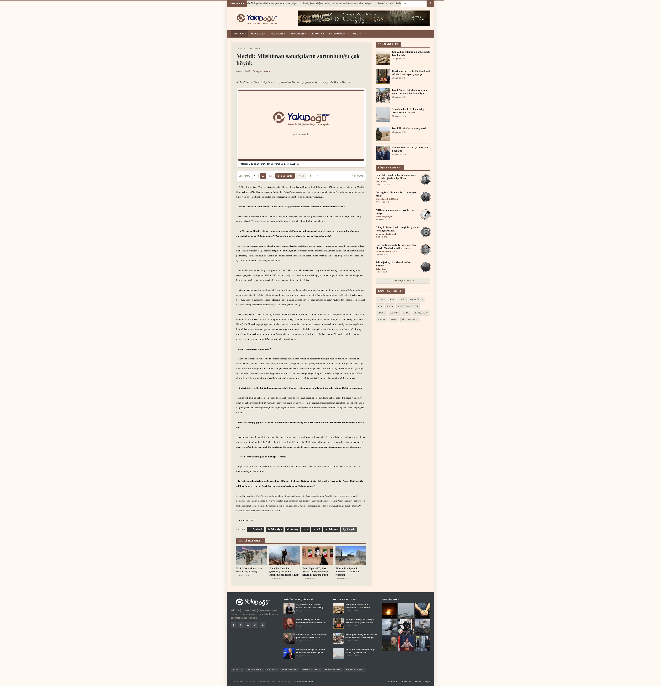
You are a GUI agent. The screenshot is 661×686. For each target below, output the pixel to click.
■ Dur (301, 175)
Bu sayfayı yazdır (261, 71)
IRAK (392, 299)
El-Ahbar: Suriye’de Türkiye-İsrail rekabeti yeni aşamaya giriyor (254, 3)
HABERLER (277, 33)
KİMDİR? (381, 313)
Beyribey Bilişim (305, 681)
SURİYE (405, 313)
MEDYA (357, 33)
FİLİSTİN (381, 299)
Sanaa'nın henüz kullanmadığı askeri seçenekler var (397, 3)
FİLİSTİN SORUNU (410, 319)
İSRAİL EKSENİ (332, 669)
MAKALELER (258, 33)
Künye (418, 681)
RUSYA (390, 306)
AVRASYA (381, 319)
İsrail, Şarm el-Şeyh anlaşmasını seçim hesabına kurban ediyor (328, 3)
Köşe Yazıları (406, 681)
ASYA (379, 306)
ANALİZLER (298, 33)
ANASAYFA (239, 33)
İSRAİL (402, 299)
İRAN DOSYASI (289, 669)
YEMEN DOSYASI (311, 669)
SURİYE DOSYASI (354, 669)
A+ (270, 176)
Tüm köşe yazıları (403, 281)
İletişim (426, 681)
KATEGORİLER (338, 33)
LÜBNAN (394, 313)
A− (255, 176)
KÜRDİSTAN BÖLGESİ (408, 306)
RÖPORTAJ (317, 33)
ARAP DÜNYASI (416, 299)
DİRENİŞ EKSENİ (421, 313)
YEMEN (394, 319)
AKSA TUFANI (255, 669)
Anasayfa (240, 48)
